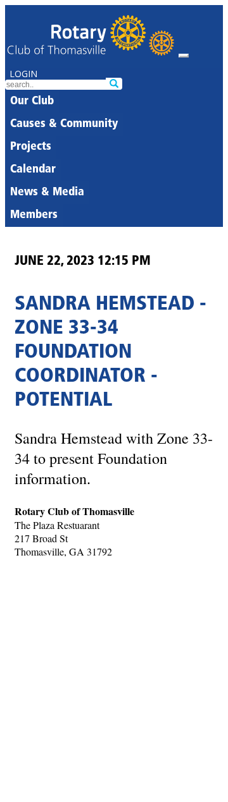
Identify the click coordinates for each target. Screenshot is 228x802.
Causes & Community (64, 124)
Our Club (32, 101)
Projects (30, 147)
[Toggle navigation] (184, 56)
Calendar (33, 170)
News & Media (47, 192)
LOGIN (23, 74)
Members (34, 215)
